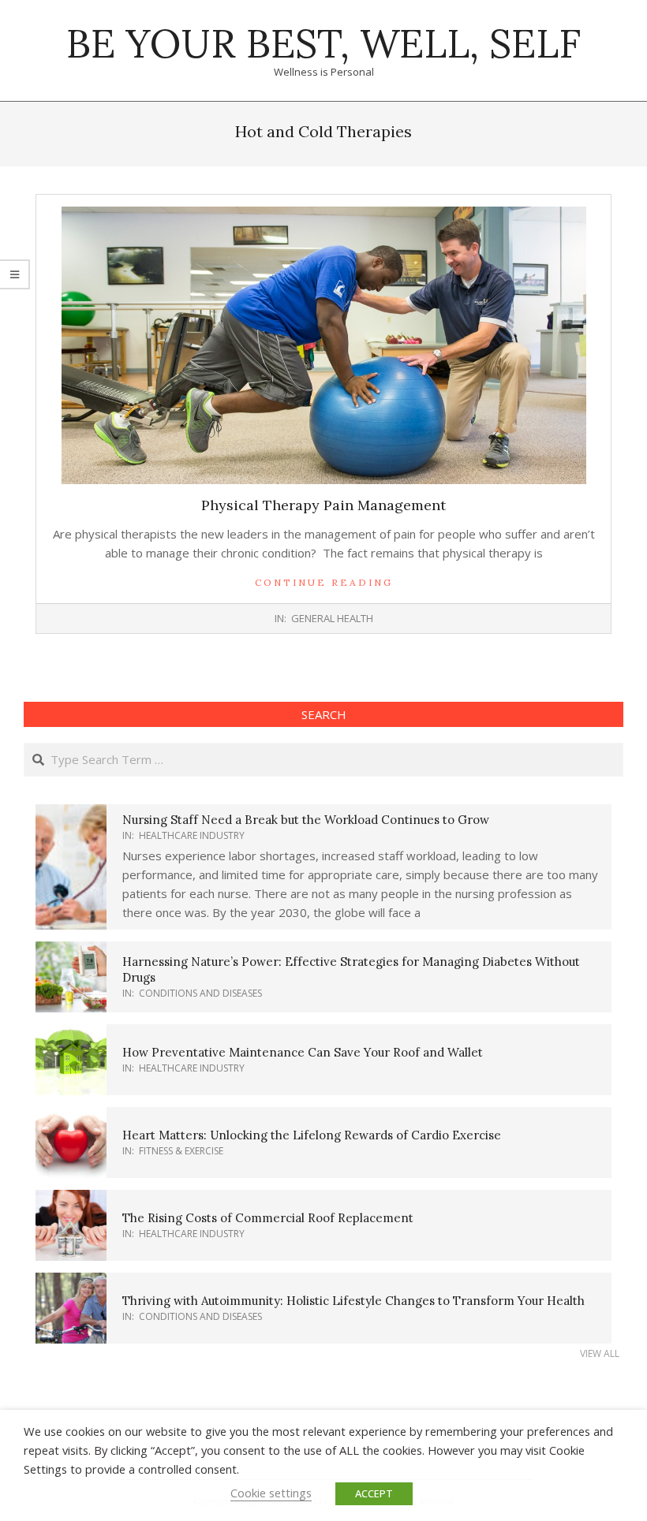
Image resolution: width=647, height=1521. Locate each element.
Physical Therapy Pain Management (323, 505)
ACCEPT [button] (374, 1493)
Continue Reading (324, 582)
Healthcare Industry (192, 835)
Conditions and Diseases (200, 993)
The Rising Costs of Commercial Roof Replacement (267, 1217)
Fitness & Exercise (181, 1151)
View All (599, 1353)
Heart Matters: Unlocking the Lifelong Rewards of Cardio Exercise (311, 1135)
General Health (332, 618)
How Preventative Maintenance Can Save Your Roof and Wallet (302, 1052)
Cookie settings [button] (271, 1492)
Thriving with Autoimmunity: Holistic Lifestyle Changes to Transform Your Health (353, 1300)
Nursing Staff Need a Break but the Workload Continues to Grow (305, 819)
